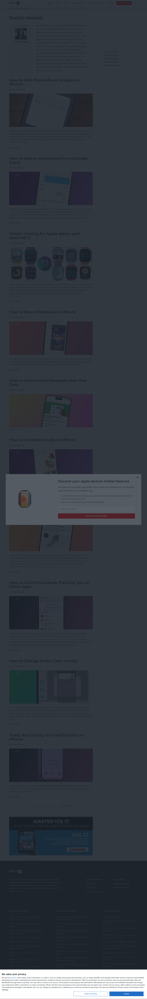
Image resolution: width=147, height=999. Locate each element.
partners (14, 977)
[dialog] (73, 984)
